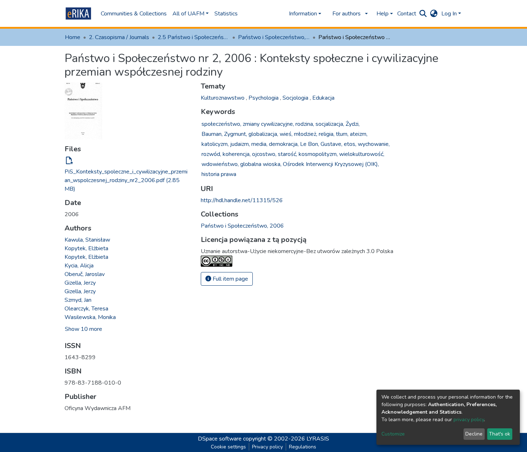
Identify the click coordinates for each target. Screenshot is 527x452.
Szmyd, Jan (78, 300)
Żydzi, (353, 124)
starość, (287, 154)
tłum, (342, 134)
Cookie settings (228, 446)
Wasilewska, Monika (90, 317)
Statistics (226, 14)
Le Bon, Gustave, (321, 144)
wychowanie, (374, 144)
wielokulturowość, (361, 154)
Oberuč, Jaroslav (85, 274)
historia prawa (218, 174)
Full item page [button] (229, 279)
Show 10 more (83, 329)
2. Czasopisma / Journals (119, 37)
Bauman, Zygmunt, (224, 134)
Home (72, 37)
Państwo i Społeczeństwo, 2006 (274, 37)
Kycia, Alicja (79, 266)
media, (259, 144)
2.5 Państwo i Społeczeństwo (193, 37)
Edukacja (323, 98)
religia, (326, 134)
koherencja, (237, 154)
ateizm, (358, 134)
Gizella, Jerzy (80, 283)
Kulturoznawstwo (223, 98)
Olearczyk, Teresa (86, 309)
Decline (474, 433)
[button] (434, 13)
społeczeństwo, (221, 124)
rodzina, (304, 124)
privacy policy (469, 419)
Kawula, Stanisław (87, 240)
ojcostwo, (264, 154)
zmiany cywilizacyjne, (268, 124)
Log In (449, 14)
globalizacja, (263, 134)
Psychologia (264, 98)
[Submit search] (423, 13)
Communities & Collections (134, 14)
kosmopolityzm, (318, 154)
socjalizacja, (329, 124)
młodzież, (305, 134)
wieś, (286, 134)
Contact (406, 14)
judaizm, (240, 144)
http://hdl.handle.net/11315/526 (242, 200)
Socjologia (296, 98)
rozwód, (211, 154)
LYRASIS (318, 439)
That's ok (499, 433)
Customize (393, 433)
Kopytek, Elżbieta (86, 248)
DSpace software (220, 439)
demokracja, (284, 144)
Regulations (302, 446)
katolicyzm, (215, 144)
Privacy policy (267, 446)
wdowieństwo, (220, 164)
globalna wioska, (260, 164)
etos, (350, 144)
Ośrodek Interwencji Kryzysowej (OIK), (331, 164)
